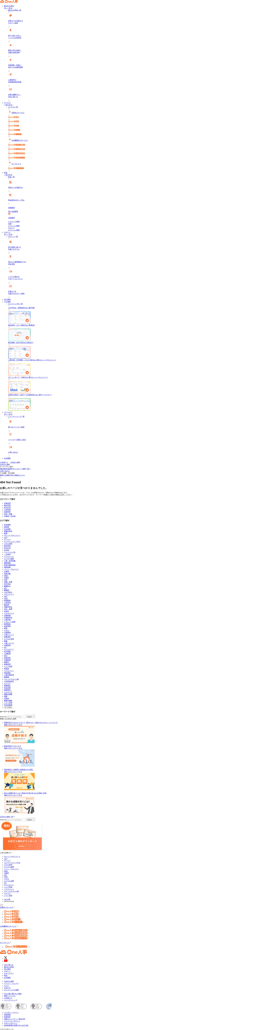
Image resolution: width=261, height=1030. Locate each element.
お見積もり (4, 462)
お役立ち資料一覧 (6, 817)
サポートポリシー (10, 1023)
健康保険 (7, 563)
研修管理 (7, 664)
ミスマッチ (8, 692)
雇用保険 (7, 567)
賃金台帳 (7, 573)
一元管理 (7, 554)
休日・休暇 (8, 609)
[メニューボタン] (1, 477)
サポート (7, 971)
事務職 (6, 677)
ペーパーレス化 (9, 552)
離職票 (6, 590)
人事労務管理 (9, 675)
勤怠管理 (7, 505)
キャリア (7, 683)
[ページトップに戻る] (1, 905)
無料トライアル (9, 996)
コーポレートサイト (11, 1012)
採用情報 (7, 1015)
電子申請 (7, 584)
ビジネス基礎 (9, 559)
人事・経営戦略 (9, 561)
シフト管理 (8, 703)
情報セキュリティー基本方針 (14, 1019)
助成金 (6, 668)
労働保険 (7, 615)
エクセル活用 (9, 639)
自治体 (6, 550)
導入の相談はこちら (17, 475)
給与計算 (7, 507)
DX (5, 647)
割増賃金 (7, 624)
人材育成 (7, 602)
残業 (5, 696)
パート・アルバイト (11, 569)
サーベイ (7, 539)
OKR (6, 598)
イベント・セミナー (11, 983)
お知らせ (7, 988)
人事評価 (7, 620)
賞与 (5, 656)
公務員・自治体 (9, 516)
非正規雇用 (8, 705)
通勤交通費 (8, 694)
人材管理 (7, 510)
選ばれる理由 (9, 967)
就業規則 (7, 637)
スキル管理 (8, 544)
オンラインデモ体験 (11, 990)
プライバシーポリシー (12, 1021)
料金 (5, 975)
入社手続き (8, 592)
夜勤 (5, 628)
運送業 (6, 527)
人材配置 (7, 653)
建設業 (6, 605)
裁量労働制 (8, 700)
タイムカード (9, 649)
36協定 (6, 577)
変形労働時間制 (9, 565)
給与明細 (7, 651)
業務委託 (7, 686)
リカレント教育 (9, 622)
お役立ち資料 (15, 462)
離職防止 (7, 586)
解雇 (5, 641)
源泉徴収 (7, 673)
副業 (5, 533)
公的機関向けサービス (19, 140)
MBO (6, 576)
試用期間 (7, 632)
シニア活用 (8, 666)
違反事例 (7, 626)
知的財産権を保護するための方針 (16, 1025)
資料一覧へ (26, 469)
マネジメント (9, 594)
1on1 (5, 537)
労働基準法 (8, 617)
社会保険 (7, 529)
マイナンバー (9, 556)
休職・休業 (8, 582)
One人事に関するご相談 (13, 994)
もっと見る (8, 707)
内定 (5, 596)
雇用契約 (7, 690)
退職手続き (8, 607)
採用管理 (7, 512)
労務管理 (7, 503)
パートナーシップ (10, 1000)
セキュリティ (9, 973)
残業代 (6, 662)
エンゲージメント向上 (12, 541)
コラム (6, 986)
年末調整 (7, 525)
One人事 (7, 899)
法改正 (6, 611)
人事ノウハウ (9, 643)
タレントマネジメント (12, 535)
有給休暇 (7, 688)
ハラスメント (9, 671)
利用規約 (7, 1017)
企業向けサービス (17, 113)
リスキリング (9, 613)
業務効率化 (8, 531)
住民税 (6, 698)
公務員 (6, 571)
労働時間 (7, 660)
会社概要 (7, 978)
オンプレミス (16, 164)
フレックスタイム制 (11, 679)
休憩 (5, 580)
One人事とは (8, 965)
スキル (6, 630)
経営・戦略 (8, 514)
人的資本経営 (9, 681)
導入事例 (7, 969)
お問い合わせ (5, 471)
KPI (5, 588)
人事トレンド (9, 635)
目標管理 (7, 645)
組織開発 (7, 600)
